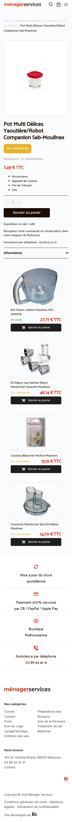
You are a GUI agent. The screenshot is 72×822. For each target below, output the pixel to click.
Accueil (8, 20)
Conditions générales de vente (25, 802)
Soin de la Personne (51, 721)
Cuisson (9, 716)
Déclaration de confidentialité (38, 807)
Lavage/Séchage (16, 731)
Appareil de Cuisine (28, 20)
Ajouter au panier (27, 213)
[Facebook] (66, 779)
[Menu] (66, 5)
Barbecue (44, 731)
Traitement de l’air (49, 726)
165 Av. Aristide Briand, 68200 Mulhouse (32, 757)
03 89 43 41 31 (48, 242)
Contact (10, 767)
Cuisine (9, 711)
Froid (7, 721)
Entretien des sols (16, 736)
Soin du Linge (13, 726)
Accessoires (51, 20)
